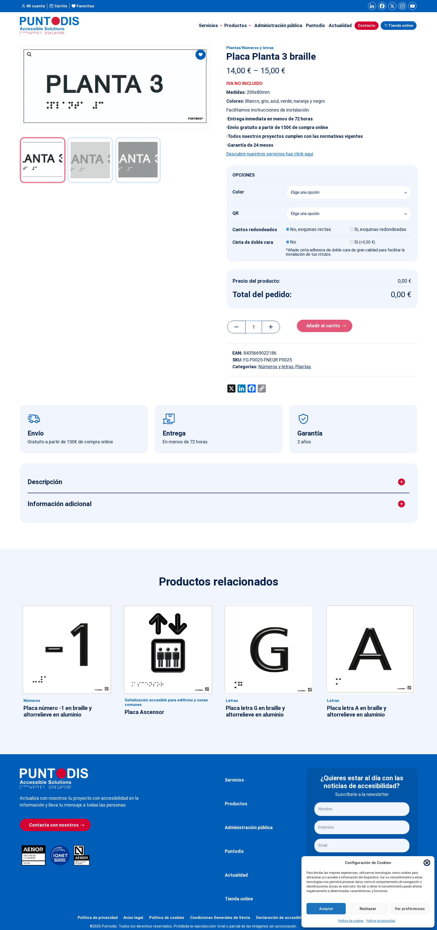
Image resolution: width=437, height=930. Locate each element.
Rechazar (368, 908)
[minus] (236, 327)
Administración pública (278, 25)
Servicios (234, 780)
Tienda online (400, 25)
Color (238, 191)
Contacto (366, 25)
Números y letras (258, 48)
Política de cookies (351, 921)
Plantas (233, 48)
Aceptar (326, 908)
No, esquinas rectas (310, 229)
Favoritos (85, 6)
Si (364, 242)
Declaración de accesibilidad (282, 917)
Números (32, 700)
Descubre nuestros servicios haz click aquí (269, 154)
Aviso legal (133, 917)
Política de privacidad (380, 921)
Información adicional (60, 504)
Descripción (45, 482)
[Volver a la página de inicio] (54, 778)
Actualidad (340, 25)
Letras (232, 700)
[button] (426, 862)
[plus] (271, 327)
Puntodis (315, 25)
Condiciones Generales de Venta (220, 917)
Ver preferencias (410, 908)
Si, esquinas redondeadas (380, 229)
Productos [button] (235, 25)
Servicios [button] (208, 25)
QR (235, 213)
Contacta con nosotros (54, 825)
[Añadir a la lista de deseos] (200, 55)
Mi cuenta (36, 6)
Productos (236, 803)
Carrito (60, 6)
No (293, 242)
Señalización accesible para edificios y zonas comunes (166, 702)
